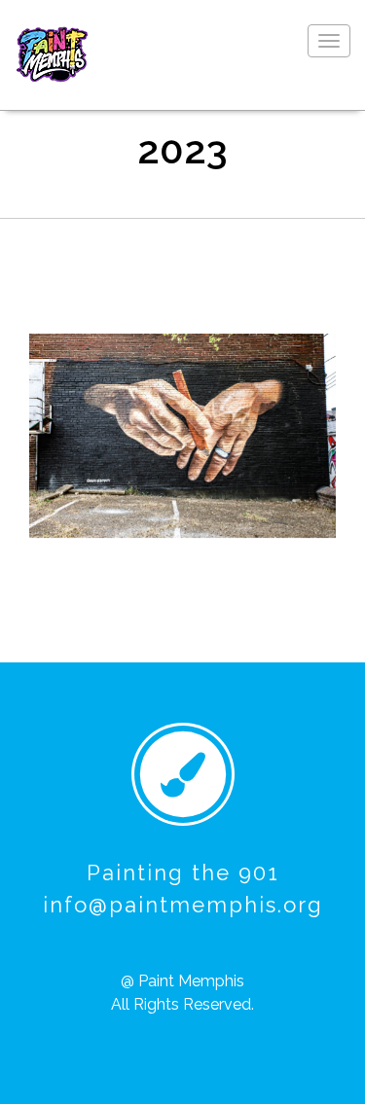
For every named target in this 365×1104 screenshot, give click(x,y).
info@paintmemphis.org (183, 904)
